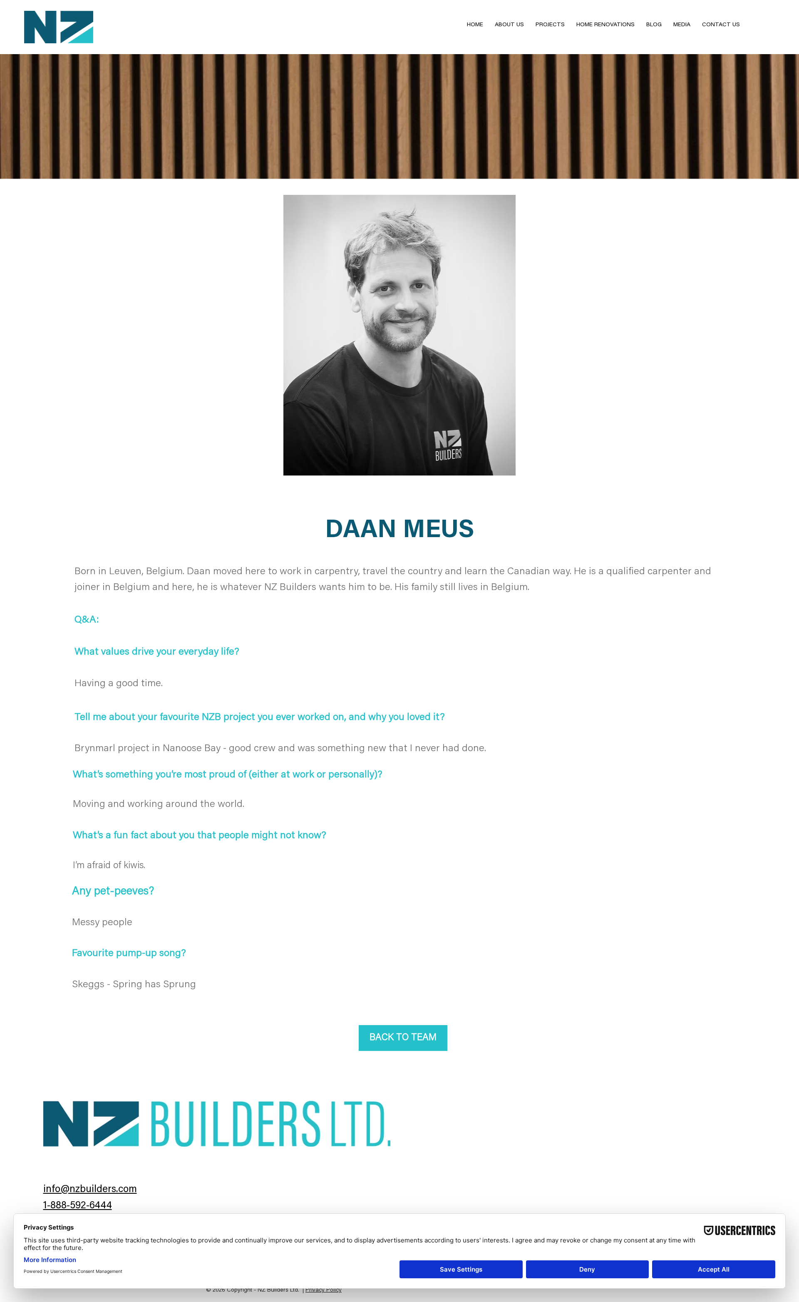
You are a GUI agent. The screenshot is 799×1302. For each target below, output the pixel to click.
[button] (550, 25)
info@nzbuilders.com (90, 1190)
